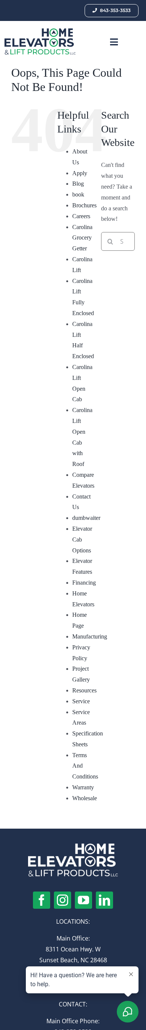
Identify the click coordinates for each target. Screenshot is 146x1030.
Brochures (84, 205)
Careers (81, 216)
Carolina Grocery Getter (82, 238)
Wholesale (84, 798)
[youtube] (83, 900)
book (78, 194)
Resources (84, 690)
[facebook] (41, 900)
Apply (79, 173)
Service (81, 701)
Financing (84, 582)
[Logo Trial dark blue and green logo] (39, 31)
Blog (78, 183)
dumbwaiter (86, 518)
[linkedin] (104, 900)
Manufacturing (89, 636)
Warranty (83, 787)
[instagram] (62, 900)
